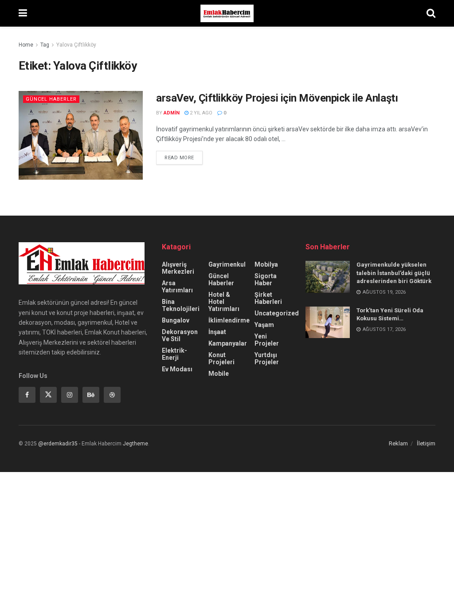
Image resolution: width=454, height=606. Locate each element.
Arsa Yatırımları (177, 286)
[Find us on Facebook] (27, 395)
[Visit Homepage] (227, 13)
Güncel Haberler (51, 99)
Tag (44, 45)
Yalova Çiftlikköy (76, 45)
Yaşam (264, 324)
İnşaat (217, 331)
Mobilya (266, 264)
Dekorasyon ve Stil (180, 335)
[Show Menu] (23, 13)
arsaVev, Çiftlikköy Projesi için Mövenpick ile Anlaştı (277, 98)
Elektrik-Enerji (174, 354)
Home (26, 45)
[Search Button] (431, 13)
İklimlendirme (229, 320)
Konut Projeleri (221, 358)
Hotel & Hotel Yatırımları (223, 301)
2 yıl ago (200, 113)
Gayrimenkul (227, 264)
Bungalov (175, 320)
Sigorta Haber (265, 279)
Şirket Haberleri (268, 298)
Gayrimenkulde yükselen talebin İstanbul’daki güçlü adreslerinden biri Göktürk (393, 272)
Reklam (398, 443)
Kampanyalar (227, 343)
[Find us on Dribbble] (112, 395)
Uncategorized (276, 313)
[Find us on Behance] (90, 395)
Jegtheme (135, 444)
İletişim (426, 443)
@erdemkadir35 (58, 444)
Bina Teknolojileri (181, 305)
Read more (183, 156)
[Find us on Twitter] (48, 395)
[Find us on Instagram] (69, 395)
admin (172, 113)
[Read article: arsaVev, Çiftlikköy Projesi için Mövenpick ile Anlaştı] (81, 135)
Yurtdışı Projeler (266, 358)
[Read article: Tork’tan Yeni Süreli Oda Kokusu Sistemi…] (327, 322)
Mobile (218, 373)
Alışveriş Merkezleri (178, 268)
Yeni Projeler (266, 340)
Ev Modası (177, 369)
